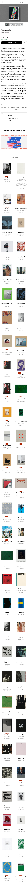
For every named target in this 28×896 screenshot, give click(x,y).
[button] (26, 24)
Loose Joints (11, 104)
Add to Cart (12, 42)
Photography (11, 107)
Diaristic (17, 111)
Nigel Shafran (5, 32)
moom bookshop (4, 2)
